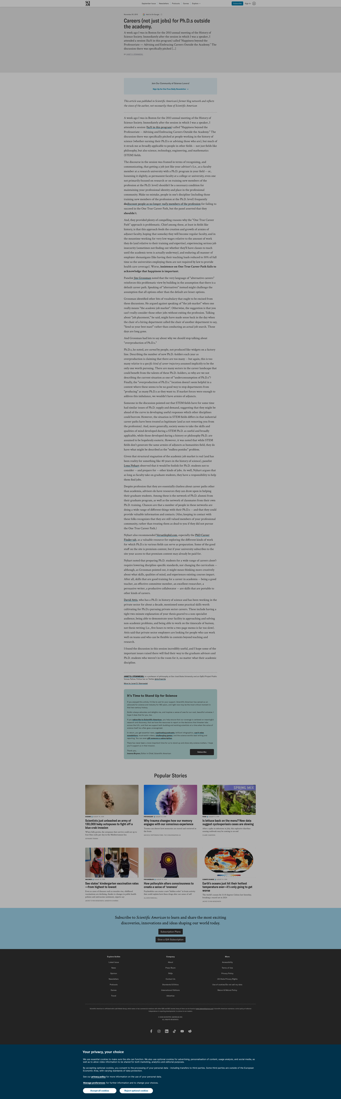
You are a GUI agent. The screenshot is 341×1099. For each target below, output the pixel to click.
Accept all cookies (99, 1090)
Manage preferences (94, 1082)
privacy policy (98, 1076)
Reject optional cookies (136, 1090)
